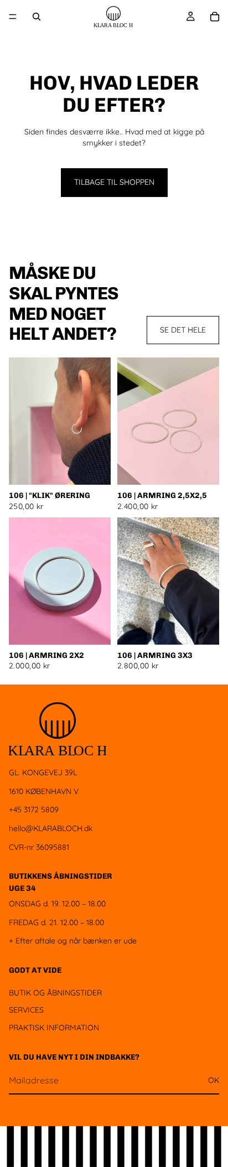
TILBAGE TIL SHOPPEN (114, 182)
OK (213, 1080)
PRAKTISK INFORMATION (54, 1028)
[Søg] (36, 16)
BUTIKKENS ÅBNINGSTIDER (60, 876)
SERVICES (26, 1010)
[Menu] (12, 16)
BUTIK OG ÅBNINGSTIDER (55, 992)
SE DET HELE (183, 330)
